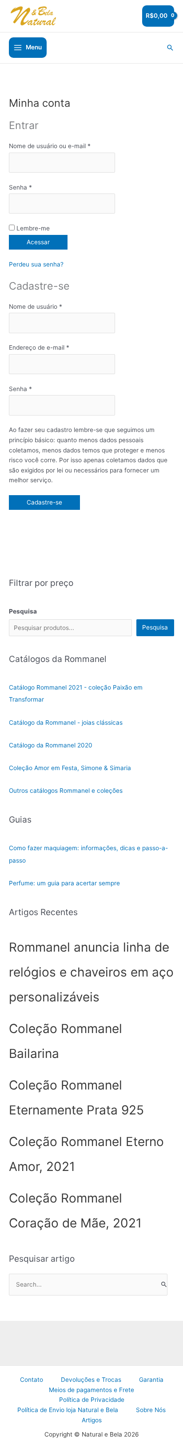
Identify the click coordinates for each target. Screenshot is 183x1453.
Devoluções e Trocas (91, 1379)
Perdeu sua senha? (36, 264)
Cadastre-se (44, 502)
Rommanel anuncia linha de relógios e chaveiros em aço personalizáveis (91, 972)
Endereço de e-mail (51, 347)
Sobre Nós (151, 1409)
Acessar (38, 242)
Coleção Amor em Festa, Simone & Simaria (70, 767)
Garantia (151, 1379)
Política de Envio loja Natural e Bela (67, 1409)
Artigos (92, 1420)
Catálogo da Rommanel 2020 (50, 745)
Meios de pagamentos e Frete (91, 1389)
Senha (32, 187)
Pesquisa (155, 627)
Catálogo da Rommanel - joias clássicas (66, 722)
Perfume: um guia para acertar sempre (64, 883)
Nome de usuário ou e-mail (62, 145)
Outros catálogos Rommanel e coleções (66, 790)
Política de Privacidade (91, 1399)
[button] (170, 48)
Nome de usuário (48, 306)
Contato (31, 1379)
